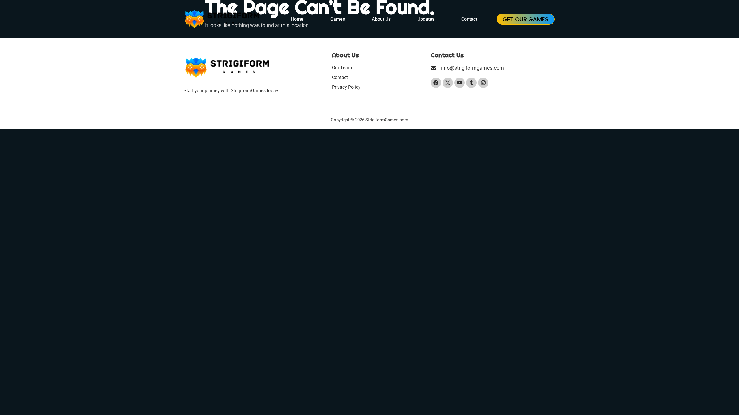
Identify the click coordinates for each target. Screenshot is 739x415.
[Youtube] (459, 83)
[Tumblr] (471, 83)
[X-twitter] (448, 83)
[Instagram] (483, 83)
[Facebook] (436, 83)
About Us (381, 19)
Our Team (342, 67)
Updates (425, 19)
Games (337, 19)
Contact (469, 19)
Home (297, 19)
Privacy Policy (346, 87)
